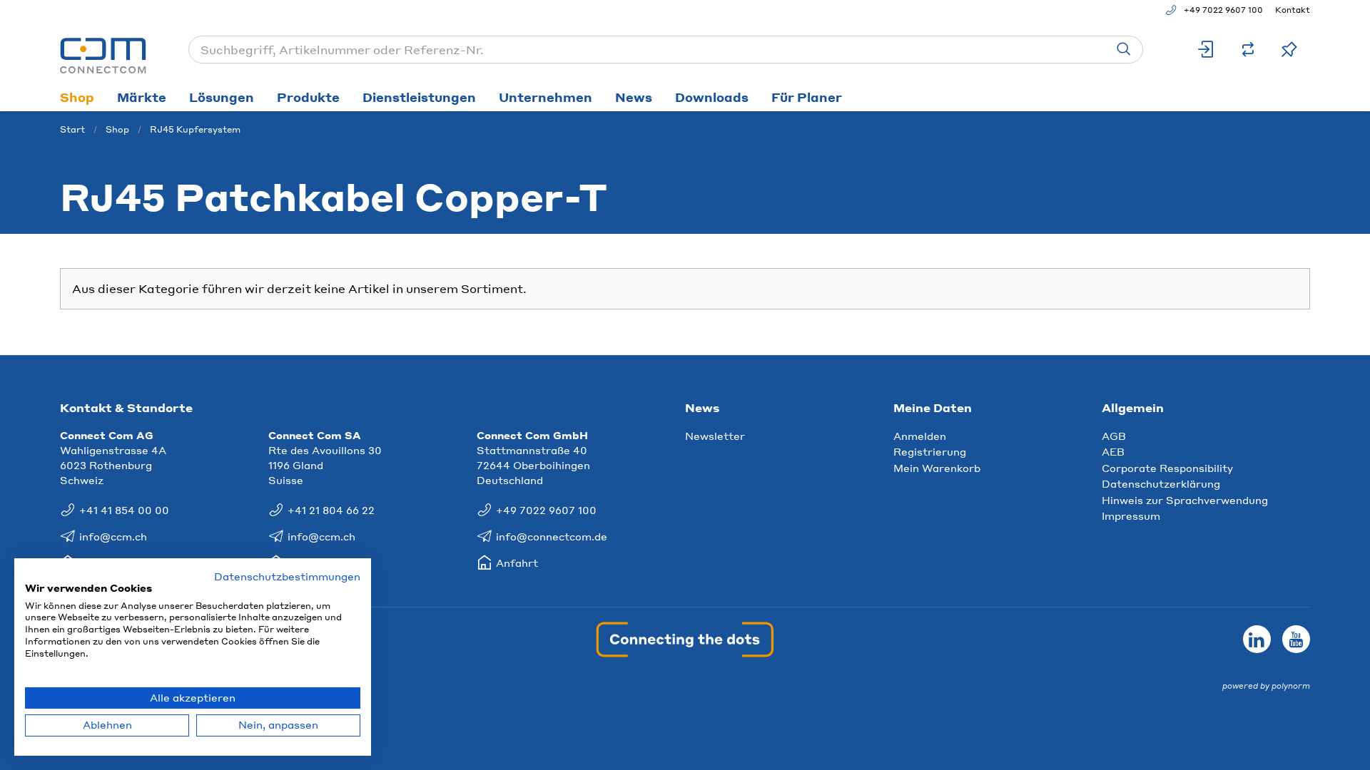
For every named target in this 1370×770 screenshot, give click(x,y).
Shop (77, 97)
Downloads (712, 97)
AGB (1114, 435)
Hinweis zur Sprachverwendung (1185, 499)
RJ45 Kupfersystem (195, 129)
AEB (1113, 451)
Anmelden (919, 435)
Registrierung (929, 451)
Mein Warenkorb (936, 467)
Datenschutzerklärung (1161, 483)
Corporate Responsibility (1167, 467)
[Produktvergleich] (1248, 49)
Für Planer (806, 97)
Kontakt (1292, 10)
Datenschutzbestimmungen (287, 576)
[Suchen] (1124, 49)
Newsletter (715, 435)
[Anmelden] (1206, 49)
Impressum (1131, 515)
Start (72, 129)
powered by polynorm (1266, 686)
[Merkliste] (1289, 49)
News (633, 97)
